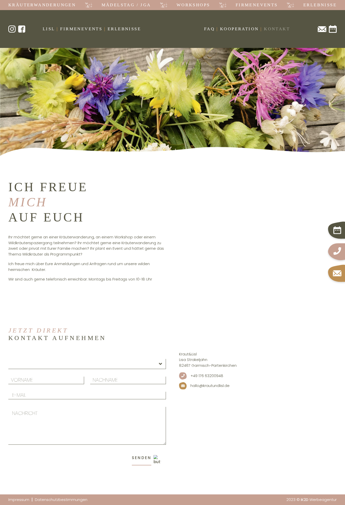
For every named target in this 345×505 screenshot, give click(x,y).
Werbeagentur (319, 499)
